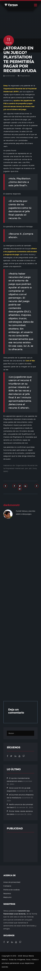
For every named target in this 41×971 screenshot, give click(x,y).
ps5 (30, 468)
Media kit (7, 897)
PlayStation (25, 76)
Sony (35, 468)
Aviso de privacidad (11, 882)
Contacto (7, 886)
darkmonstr (10, 76)
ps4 (26, 468)
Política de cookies (11, 890)
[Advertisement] (20, 611)
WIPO (5, 471)
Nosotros (7, 893)
